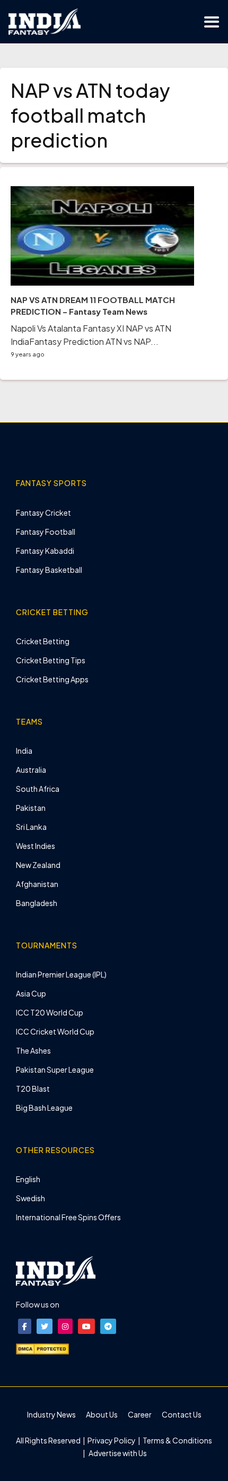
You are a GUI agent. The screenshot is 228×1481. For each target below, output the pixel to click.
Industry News (51, 1414)
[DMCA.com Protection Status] (42, 1347)
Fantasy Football (45, 531)
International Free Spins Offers (68, 1217)
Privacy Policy (112, 1440)
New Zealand (38, 865)
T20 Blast (33, 1088)
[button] (24, 1326)
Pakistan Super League (55, 1069)
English (28, 1179)
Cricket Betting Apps (52, 679)
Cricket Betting (42, 641)
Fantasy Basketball (49, 569)
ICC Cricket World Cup (55, 1031)
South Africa (37, 788)
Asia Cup (31, 993)
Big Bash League (44, 1107)
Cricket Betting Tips (50, 660)
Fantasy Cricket (43, 512)
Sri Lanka (31, 826)
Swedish (30, 1198)
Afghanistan (37, 884)
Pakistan (31, 807)
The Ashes (33, 1050)
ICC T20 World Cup (49, 1012)
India (24, 750)
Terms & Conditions (177, 1440)
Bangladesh (36, 903)
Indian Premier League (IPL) (61, 974)
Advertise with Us (117, 1453)
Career (140, 1414)
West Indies (35, 846)
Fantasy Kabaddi (45, 550)
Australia (31, 769)
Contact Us (181, 1414)
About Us (102, 1414)
